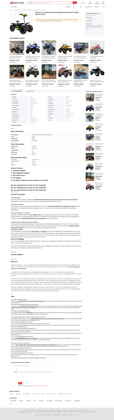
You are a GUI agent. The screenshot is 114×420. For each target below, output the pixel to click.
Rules (104, 6)
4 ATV (35, 400)
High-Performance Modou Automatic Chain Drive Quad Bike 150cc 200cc (99, 154)
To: (16, 368)
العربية (64, 411)
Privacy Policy (76, 414)
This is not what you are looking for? (25, 385)
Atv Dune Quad (68, 400)
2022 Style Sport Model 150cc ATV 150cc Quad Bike (99, 144)
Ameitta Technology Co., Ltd (92, 13)
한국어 (67, 411)
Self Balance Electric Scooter (38, 393)
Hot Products (24, 410)
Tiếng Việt (87, 411)
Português (35, 411)
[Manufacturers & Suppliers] (17, 2)
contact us (49, 21)
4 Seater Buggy (77, 400)
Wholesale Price (59, 410)
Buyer (74, 6)
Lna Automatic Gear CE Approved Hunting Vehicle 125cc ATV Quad (99, 114)
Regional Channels (72, 410)
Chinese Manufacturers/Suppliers (41, 410)
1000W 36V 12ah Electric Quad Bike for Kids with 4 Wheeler (99, 124)
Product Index (79, 410)
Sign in (103, 3)
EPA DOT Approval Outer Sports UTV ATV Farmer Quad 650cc (99, 134)
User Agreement (64, 414)
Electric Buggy (13, 400)
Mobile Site (86, 410)
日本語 (71, 411)
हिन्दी (74, 411)
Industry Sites (65, 410)
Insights (90, 410)
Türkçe (83, 411)
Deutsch (54, 411)
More (87, 28)
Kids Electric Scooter (51, 393)
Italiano (50, 411)
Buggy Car (21, 400)
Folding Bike (18, 393)
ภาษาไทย (78, 411)
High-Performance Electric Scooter (65, 393)
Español (30, 411)
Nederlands (59, 411)
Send (20, 383)
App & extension (88, 6)
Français (39, 411)
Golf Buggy (28, 400)
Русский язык (45, 411)
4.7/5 (90, 17)
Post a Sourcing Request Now (40, 385)
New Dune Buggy (58, 400)
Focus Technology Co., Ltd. (48, 414)
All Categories (14, 6)
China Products (31, 410)
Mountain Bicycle (26, 393)
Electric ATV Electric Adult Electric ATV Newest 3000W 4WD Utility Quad (99, 164)
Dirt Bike (11, 393)
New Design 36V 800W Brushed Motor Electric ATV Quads (99, 94)
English (26, 411)
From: (16, 365)
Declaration (71, 414)
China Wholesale (52, 410)
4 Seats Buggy (49, 400)
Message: (15, 372)
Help (81, 6)
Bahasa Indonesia (93, 411)
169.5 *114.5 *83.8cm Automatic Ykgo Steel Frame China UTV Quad (99, 173)
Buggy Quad (41, 400)
